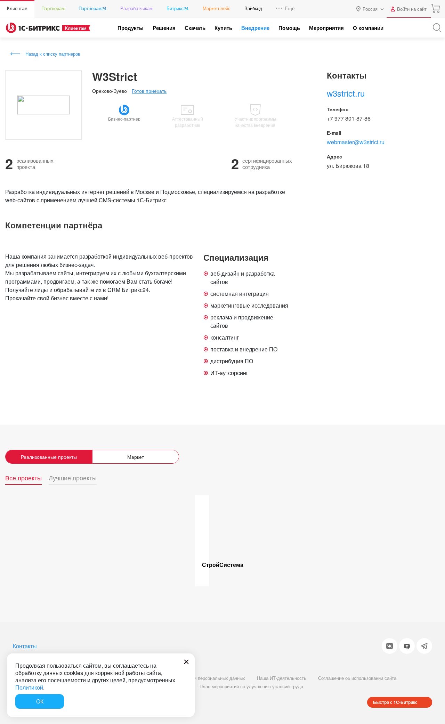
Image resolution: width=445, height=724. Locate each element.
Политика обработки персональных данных (199, 678)
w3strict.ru (346, 93)
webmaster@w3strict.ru (356, 142)
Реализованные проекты (49, 456)
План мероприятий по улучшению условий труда (251, 686)
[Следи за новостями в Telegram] (424, 646)
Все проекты (23, 478)
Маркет (135, 456)
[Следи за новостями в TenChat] (407, 646)
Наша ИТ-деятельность (281, 678)
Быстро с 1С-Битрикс (395, 702)
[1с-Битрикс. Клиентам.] (32, 28)
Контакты (25, 646)
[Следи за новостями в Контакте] (389, 646)
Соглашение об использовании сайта (357, 678)
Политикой (29, 687)
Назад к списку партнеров (52, 53)
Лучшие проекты (73, 478)
